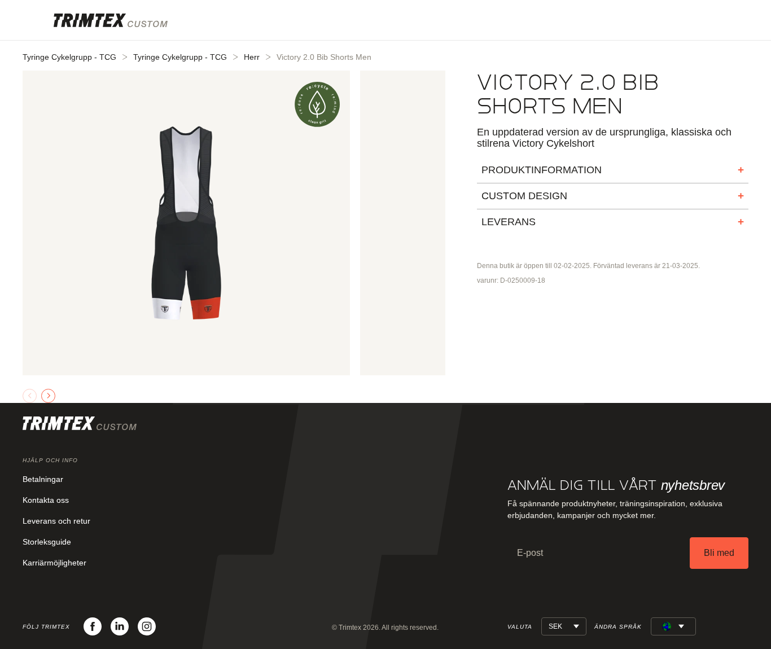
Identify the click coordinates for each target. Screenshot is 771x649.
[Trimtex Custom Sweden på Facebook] (93, 626)
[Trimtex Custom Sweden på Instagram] (147, 626)
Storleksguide (47, 541)
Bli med (719, 553)
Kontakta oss (46, 500)
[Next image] (48, 396)
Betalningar (43, 479)
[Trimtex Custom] (111, 20)
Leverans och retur (56, 520)
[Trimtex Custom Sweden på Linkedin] (120, 626)
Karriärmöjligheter (54, 562)
